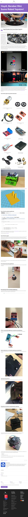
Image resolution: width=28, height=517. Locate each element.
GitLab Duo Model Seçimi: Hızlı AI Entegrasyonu (13, 506)
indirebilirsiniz (25, 188)
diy (3, 460)
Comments (19, 30)
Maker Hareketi (15, 30)
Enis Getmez (6, 30)
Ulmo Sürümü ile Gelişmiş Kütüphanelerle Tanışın (13, 501)
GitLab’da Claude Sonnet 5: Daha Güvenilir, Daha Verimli (13, 496)
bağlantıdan (22, 90)
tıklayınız (8, 233)
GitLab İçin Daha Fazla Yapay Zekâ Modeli (13, 498)
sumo (6, 460)
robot (5, 460)
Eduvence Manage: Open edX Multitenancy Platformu (14, 508)
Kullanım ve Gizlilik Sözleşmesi (21, 497)
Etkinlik (12, 30)
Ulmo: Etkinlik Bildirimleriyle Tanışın (13, 503)
